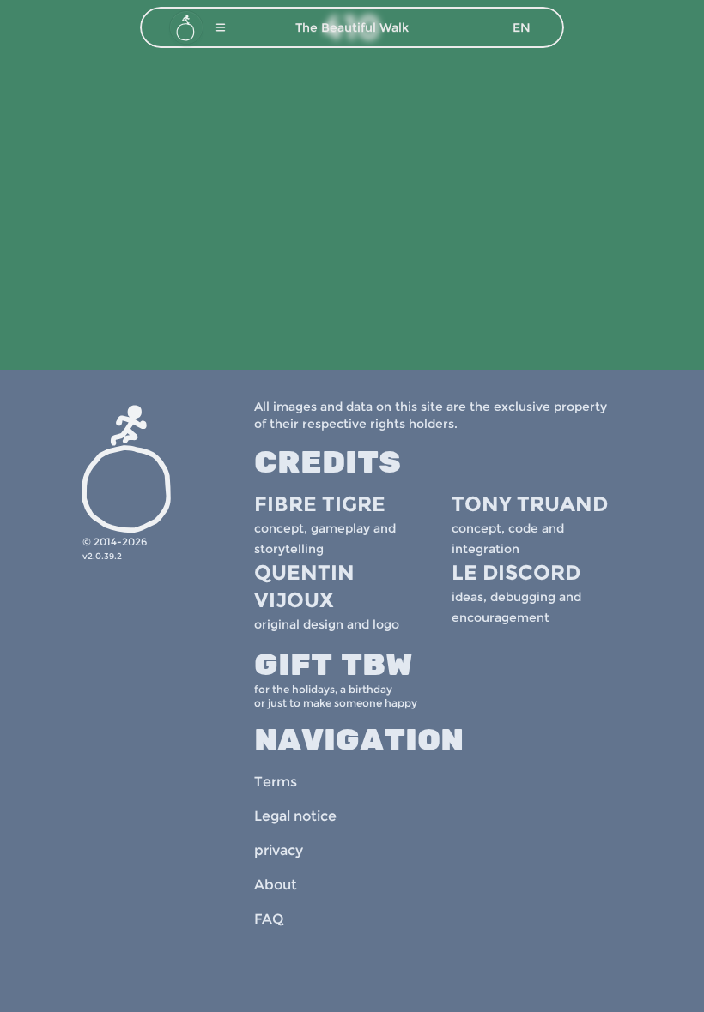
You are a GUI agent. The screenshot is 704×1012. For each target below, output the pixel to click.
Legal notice (295, 816)
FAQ (268, 919)
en (522, 27)
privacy (278, 850)
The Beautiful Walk (352, 27)
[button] (220, 27)
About (275, 884)
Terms (275, 782)
